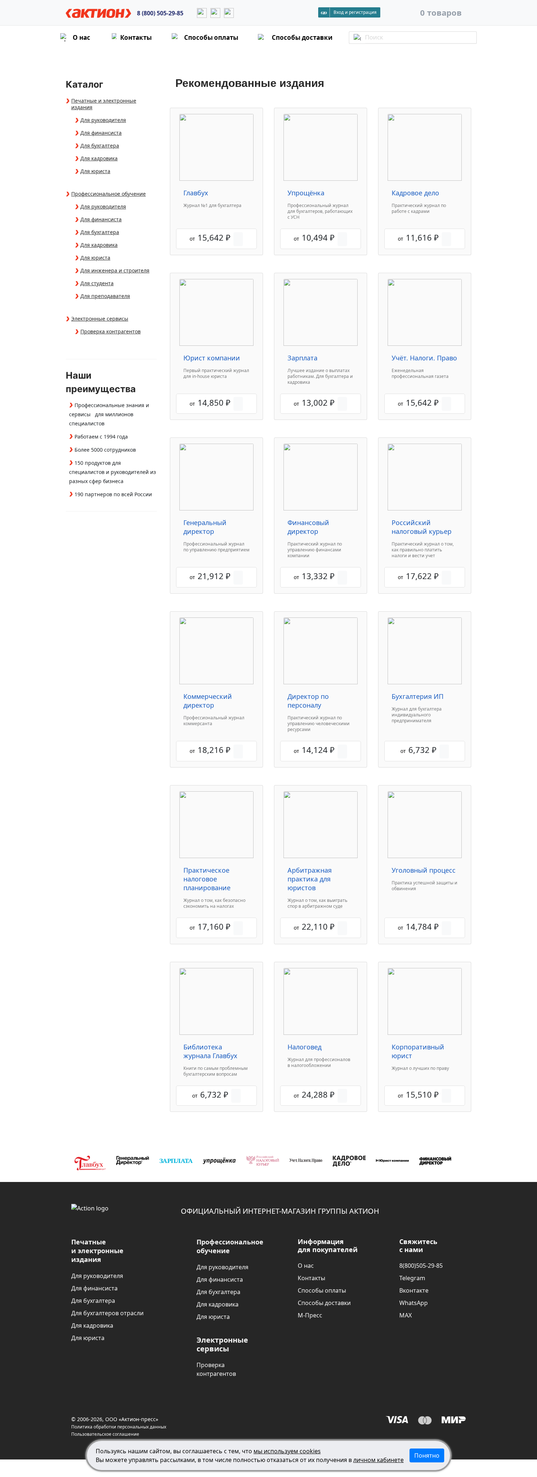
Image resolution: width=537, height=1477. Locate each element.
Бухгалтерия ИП (417, 696)
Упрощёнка (305, 192)
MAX (405, 1315)
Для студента (97, 283)
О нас (306, 1266)
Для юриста (95, 171)
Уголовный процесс (424, 870)
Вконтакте (414, 1290)
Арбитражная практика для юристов (309, 879)
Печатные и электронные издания (103, 104)
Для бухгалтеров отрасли (107, 1313)
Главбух (195, 192)
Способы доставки (324, 1303)
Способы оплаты (322, 1290)
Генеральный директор (204, 527)
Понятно (426, 1455)
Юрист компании (211, 357)
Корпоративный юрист (418, 1051)
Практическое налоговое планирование (207, 879)
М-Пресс (310, 1315)
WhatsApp (413, 1303)
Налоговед (304, 1046)
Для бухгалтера (99, 145)
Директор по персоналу (308, 700)
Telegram (412, 1278)
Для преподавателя (105, 296)
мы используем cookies (287, 1451)
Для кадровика (99, 158)
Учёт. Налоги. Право (424, 357)
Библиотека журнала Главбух (210, 1051)
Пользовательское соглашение (105, 1434)
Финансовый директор (308, 527)
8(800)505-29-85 (421, 1266)
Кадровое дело (415, 192)
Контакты (311, 1278)
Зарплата (302, 357)
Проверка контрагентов (110, 331)
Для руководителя (103, 120)
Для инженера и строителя (114, 270)
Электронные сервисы (99, 318)
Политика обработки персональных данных (118, 1427)
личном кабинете (378, 1460)
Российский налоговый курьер (422, 527)
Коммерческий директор (207, 700)
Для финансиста (101, 133)
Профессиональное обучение (108, 194)
